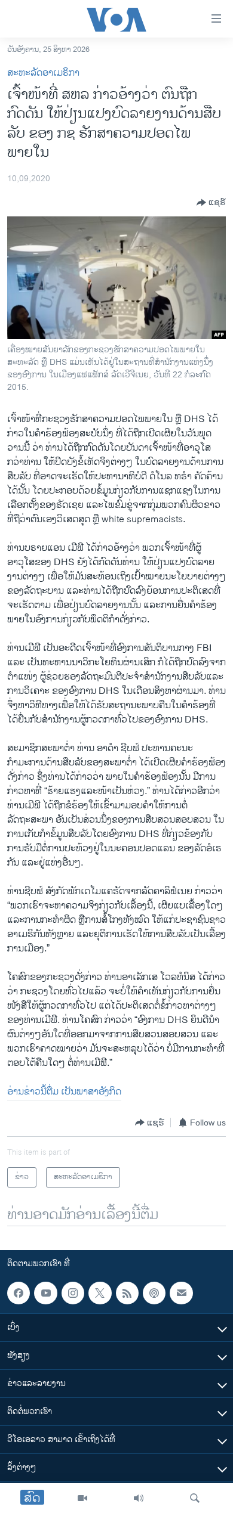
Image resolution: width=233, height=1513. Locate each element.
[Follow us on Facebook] (18, 1293)
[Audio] (139, 1498)
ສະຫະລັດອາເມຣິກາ (43, 73)
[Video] (82, 1498)
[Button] (211, 203)
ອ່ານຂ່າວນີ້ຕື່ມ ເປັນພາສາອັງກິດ (64, 1092)
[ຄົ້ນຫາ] (195, 1498)
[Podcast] (154, 1293)
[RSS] (127, 1293)
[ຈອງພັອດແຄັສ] (181, 1293)
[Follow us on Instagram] (73, 1293)
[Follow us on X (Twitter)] (99, 1293)
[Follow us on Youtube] (45, 1293)
